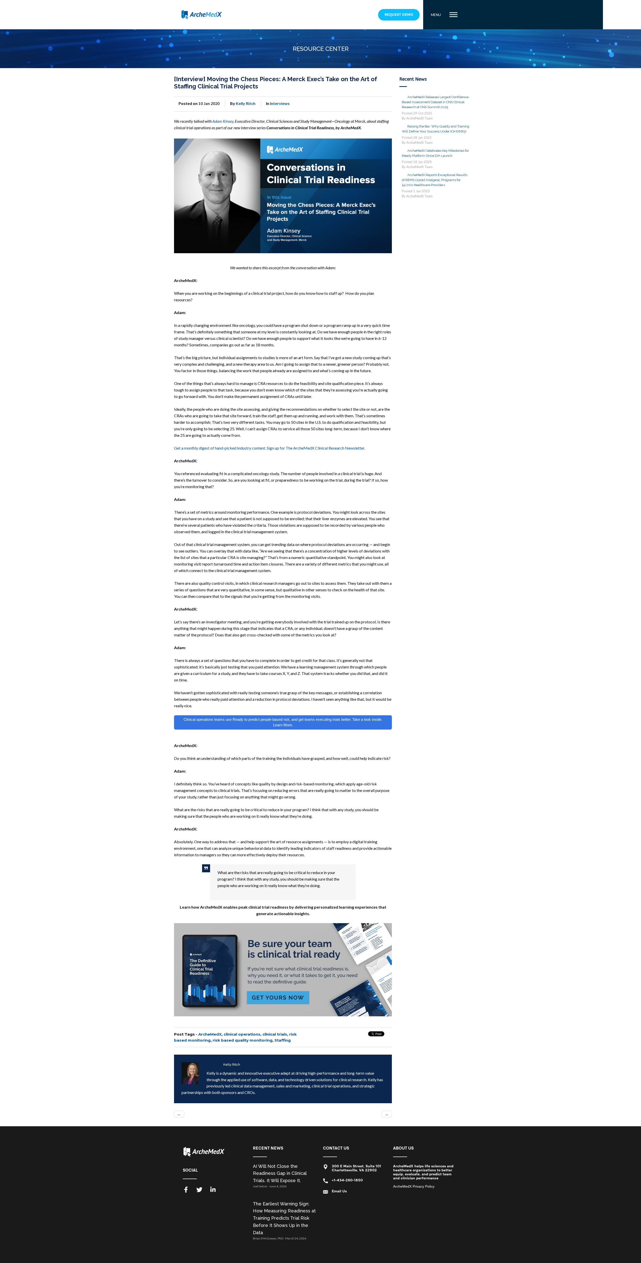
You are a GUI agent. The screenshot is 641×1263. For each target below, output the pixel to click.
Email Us (339, 1191)
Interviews (280, 103)
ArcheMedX (210, 1034)
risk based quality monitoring (242, 1040)
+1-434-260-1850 (347, 1180)
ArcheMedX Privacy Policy (413, 1186)
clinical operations (242, 1034)
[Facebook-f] (186, 1190)
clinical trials (274, 1034)
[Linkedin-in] (213, 1190)
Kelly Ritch (245, 103)
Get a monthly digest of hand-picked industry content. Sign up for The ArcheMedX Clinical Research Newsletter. (269, 448)
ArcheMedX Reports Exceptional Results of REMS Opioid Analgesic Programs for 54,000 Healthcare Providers (434, 180)
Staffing (282, 1040)
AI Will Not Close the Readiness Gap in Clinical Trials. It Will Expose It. (279, 1173)
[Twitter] (199, 1190)
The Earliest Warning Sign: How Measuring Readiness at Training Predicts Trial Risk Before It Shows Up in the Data (284, 1218)
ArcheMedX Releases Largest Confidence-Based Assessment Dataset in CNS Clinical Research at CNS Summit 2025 (435, 102)
